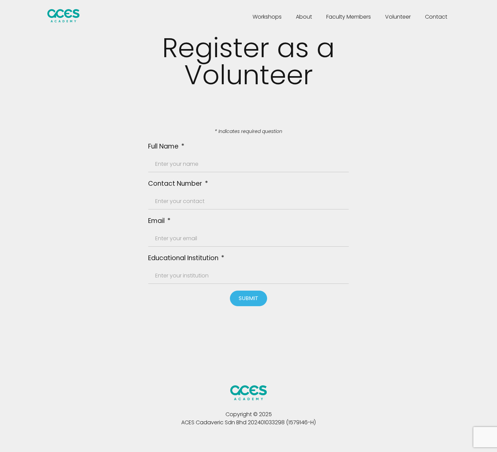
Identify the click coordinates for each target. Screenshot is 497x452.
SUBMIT (248, 298)
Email (156, 220)
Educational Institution (183, 258)
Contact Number (175, 183)
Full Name (164, 146)
